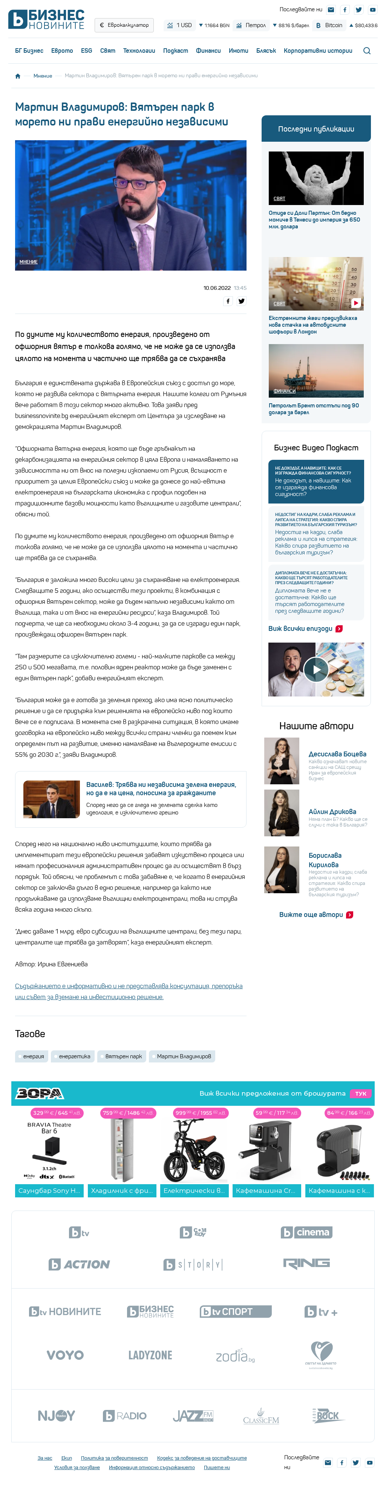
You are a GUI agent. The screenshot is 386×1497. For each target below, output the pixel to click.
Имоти (238, 50)
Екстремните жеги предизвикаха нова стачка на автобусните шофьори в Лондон (313, 325)
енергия (33, 1056)
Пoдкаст (175, 50)
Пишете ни (217, 1467)
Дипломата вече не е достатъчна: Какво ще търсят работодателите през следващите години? (311, 578)
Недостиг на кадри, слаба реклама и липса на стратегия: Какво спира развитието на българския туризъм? (316, 519)
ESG (86, 50)
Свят (107, 50)
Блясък (266, 50)
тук (360, 1094)
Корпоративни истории (318, 50)
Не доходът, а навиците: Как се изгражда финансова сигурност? (313, 471)
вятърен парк (124, 1056)
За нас (45, 1458)
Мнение (43, 76)
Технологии (139, 50)
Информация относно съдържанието (152, 1467)
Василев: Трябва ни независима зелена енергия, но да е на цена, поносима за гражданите (161, 789)
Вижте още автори (311, 915)
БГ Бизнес (29, 50)
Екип (66, 1458)
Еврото (62, 50)
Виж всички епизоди (300, 629)
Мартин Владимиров (184, 1056)
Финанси (208, 50)
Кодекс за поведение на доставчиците (202, 1458)
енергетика (74, 1056)
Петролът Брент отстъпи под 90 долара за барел (314, 409)
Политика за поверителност (114, 1458)
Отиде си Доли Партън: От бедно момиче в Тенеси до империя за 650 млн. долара (314, 220)
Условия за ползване (77, 1467)
